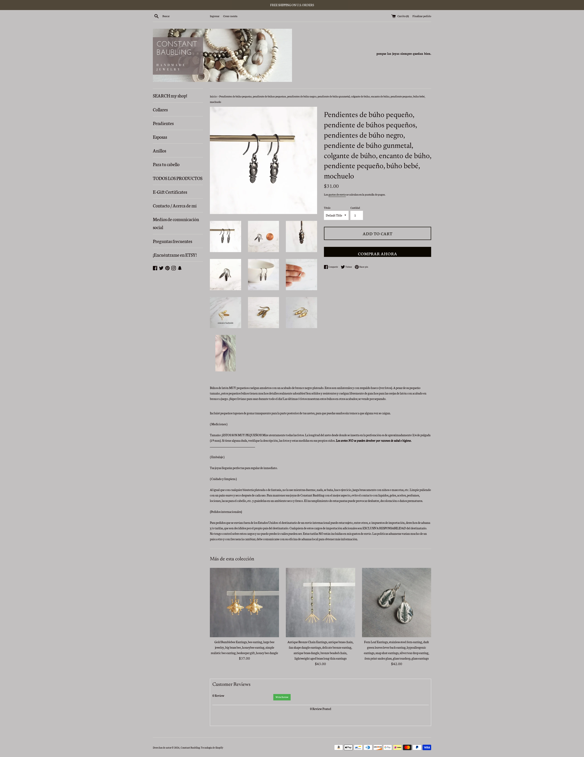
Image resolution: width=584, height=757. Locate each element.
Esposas (160, 136)
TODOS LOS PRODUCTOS (177, 178)
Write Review (282, 697)
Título (327, 207)
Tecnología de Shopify (212, 747)
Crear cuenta (230, 16)
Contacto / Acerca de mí (175, 205)
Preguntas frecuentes (172, 241)
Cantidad (355, 207)
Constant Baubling (190, 747)
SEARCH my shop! (170, 95)
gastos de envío (337, 194)
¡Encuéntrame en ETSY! (175, 254)
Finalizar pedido (421, 16)
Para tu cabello (166, 164)
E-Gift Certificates (170, 191)
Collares (160, 109)
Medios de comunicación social (176, 223)
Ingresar (214, 16)
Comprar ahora (377, 253)
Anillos (159, 150)
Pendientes (163, 123)
